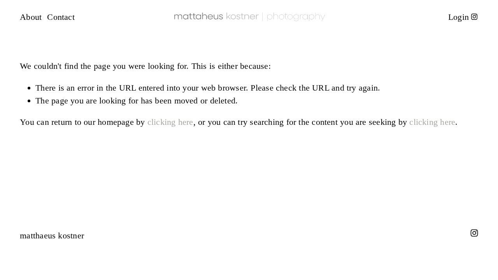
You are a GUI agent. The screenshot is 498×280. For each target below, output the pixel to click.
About (31, 17)
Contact (61, 17)
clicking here (170, 122)
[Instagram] (474, 17)
